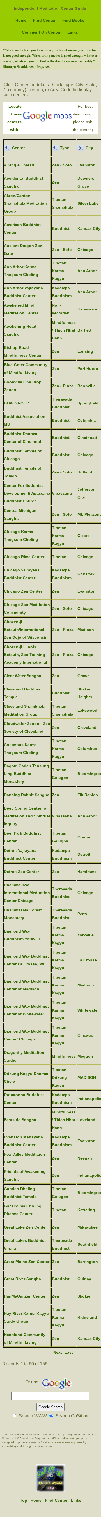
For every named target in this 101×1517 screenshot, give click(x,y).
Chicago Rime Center (24, 556)
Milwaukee (87, 1227)
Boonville (86, 386)
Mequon (85, 1056)
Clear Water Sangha (22, 676)
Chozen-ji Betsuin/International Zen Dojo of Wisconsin (26, 630)
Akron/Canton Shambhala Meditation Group (25, 203)
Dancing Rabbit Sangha (26, 795)
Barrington (87, 1261)
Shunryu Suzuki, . (26, 66)
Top (23, 1500)
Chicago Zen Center (23, 591)
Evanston (86, 165)
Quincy (84, 1279)
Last (69, 1352)
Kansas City (88, 228)
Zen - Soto (62, 165)
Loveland (86, 1120)
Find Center (44, 20)
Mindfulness (64, 1056)
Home (20, 20)
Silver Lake (87, 203)
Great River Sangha (22, 1279)
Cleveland (87, 727)
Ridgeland (87, 1317)
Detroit (83, 854)
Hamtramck (88, 871)
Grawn (83, 676)
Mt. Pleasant (89, 514)
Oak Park (86, 574)
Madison (85, 629)
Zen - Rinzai (63, 386)
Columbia (86, 420)
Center (18, 147)
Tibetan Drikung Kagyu (59, 1077)
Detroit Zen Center (21, 871)
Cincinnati (87, 437)
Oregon (84, 837)
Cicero (83, 535)
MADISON (86, 1077)
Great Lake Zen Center (25, 1227)
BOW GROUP (16, 403)
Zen (55, 182)
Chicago (85, 249)
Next (57, 1352)
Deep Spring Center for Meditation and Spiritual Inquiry (27, 816)
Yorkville (85, 935)
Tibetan (59, 556)
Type (64, 147)
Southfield (87, 1244)
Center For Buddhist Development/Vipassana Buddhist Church (27, 493)
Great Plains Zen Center (26, 1261)
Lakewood (87, 710)
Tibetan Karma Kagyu (59, 271)
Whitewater (88, 1010)
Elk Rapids (87, 795)
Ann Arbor (87, 270)
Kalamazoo (87, 309)
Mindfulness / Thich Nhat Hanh (64, 330)
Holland (84, 472)
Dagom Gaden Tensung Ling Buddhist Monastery (26, 774)
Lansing (85, 351)
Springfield (87, 403)
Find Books (73, 20)
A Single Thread (19, 165)
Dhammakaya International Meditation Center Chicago (27, 893)
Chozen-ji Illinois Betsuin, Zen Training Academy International (25, 655)
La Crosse (87, 960)
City (88, 147)
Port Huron (87, 368)
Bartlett (84, 330)
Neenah (84, 1158)
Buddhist (61, 228)
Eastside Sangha (20, 1120)
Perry (82, 914)
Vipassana (62, 493)
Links (72, 32)
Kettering (86, 1210)
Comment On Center (41, 32)
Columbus (87, 748)
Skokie (83, 1296)
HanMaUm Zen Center (24, 1296)
